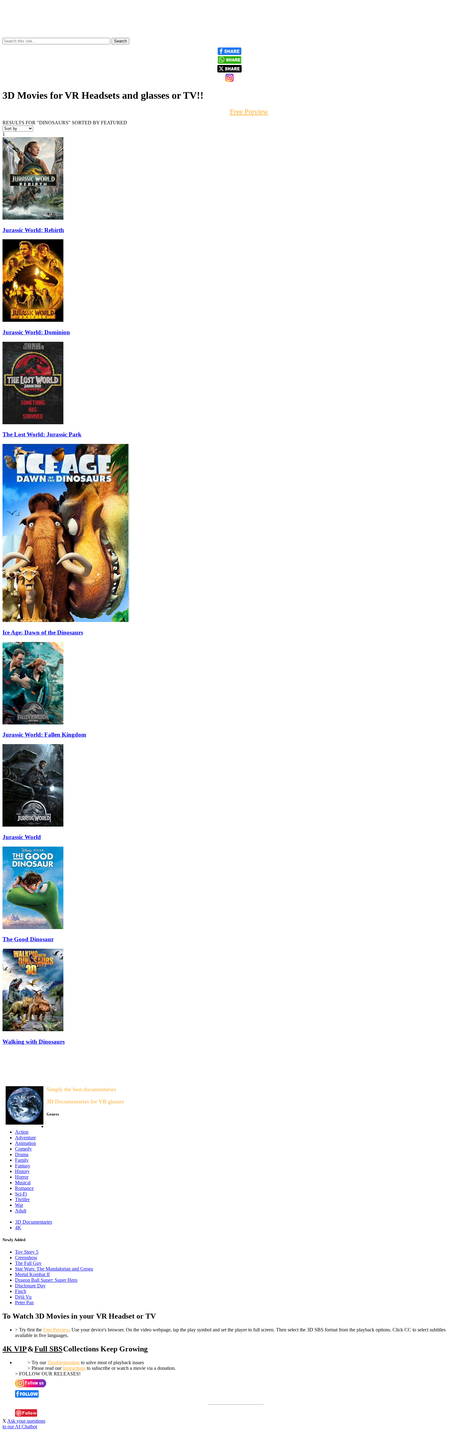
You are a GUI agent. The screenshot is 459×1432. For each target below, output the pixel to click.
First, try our (229, 112)
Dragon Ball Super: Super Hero (46, 1280)
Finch (20, 1291)
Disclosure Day (30, 1285)
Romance (24, 1188)
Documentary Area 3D (22, 1076)
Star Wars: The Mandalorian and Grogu (54, 1268)
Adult (20, 1210)
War (19, 1205)
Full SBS (48, 1349)
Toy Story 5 (26, 1252)
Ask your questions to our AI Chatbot (23, 1423)
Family (22, 1160)
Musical (23, 1182)
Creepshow (26, 1257)
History (22, 1171)
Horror (21, 1177)
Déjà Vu (23, 1297)
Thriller (22, 1199)
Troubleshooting (63, 1362)
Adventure (25, 1137)
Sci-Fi (21, 1193)
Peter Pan (24, 1302)
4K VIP (14, 1349)
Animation (25, 1143)
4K (18, 1227)
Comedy (23, 1148)
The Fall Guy (28, 1263)
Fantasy (22, 1165)
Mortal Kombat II (32, 1274)
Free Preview (56, 1329)
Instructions (74, 1368)
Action (21, 1132)
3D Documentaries (33, 1222)
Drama (21, 1154)
